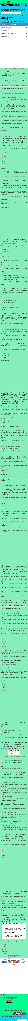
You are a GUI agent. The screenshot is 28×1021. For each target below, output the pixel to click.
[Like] (8, 75)
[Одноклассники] (14, 964)
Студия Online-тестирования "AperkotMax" (13, 1010)
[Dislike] (13, 75)
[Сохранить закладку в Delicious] (24, 962)
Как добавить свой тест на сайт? (13, 1007)
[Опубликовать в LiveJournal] (19, 962)
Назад (5, 68)
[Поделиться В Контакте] (11, 962)
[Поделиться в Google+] (16, 962)
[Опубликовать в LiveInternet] (22, 962)
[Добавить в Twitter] (9, 962)
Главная (3, 2)
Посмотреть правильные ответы (16, 68)
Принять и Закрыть (22, 1019)
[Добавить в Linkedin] (6, 962)
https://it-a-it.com (9, 999)
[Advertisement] (14, 54)
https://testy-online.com (14, 4)
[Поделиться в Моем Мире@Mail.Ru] (14, 962)
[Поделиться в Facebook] (3, 962)
